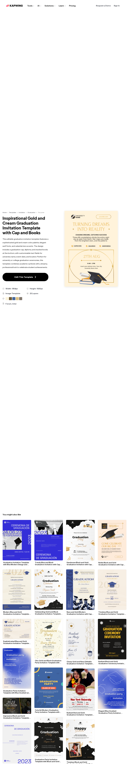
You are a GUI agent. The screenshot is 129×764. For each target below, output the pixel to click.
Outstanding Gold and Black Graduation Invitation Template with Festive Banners (48, 613)
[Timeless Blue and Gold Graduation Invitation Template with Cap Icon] (112, 590)
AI (38, 6)
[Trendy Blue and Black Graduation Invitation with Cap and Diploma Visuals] (48, 540)
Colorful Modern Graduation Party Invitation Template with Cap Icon (47, 711)
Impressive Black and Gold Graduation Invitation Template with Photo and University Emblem (16, 717)
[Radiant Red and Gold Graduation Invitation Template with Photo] (80, 689)
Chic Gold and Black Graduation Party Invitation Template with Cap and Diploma (48, 662)
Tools (29, 6)
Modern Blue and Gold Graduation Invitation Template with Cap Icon (16, 613)
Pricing (72, 6)
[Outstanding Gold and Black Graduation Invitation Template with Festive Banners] (48, 589)
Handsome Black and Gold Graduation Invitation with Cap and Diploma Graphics (79, 563)
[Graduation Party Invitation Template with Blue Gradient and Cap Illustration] (17, 668)
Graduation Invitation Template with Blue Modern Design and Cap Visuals (16, 563)
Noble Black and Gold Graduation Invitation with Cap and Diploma (111, 564)
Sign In (117, 6)
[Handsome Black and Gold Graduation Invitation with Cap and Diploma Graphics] (80, 540)
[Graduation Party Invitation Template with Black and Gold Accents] (48, 737)
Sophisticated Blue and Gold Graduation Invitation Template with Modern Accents (16, 642)
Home (5, 212)
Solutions (49, 6)
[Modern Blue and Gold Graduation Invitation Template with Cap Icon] (17, 589)
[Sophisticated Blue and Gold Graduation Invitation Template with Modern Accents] (17, 629)
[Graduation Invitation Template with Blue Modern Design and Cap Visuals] (17, 540)
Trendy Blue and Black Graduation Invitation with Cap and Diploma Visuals (47, 563)
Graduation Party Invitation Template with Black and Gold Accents (47, 760)
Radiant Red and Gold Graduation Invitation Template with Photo (80, 714)
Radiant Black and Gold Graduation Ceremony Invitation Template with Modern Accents (111, 662)
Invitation (22, 212)
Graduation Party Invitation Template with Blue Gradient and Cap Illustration (16, 692)
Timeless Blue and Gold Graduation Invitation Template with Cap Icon (111, 613)
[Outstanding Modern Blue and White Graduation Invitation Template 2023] (17, 743)
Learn (61, 6)
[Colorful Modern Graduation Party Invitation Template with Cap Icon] (48, 688)
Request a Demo (103, 6)
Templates (12, 212)
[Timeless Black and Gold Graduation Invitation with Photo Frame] (80, 740)
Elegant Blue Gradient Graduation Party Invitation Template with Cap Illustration (110, 712)
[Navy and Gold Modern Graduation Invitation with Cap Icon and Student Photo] (80, 589)
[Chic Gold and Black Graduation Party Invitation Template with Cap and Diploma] (48, 638)
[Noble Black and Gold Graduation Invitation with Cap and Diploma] (112, 540)
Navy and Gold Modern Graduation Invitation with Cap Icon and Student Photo (79, 613)
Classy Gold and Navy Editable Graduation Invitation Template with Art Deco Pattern (80, 663)
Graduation (31, 212)
